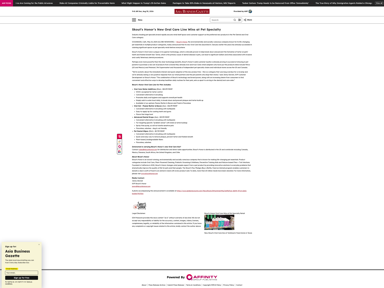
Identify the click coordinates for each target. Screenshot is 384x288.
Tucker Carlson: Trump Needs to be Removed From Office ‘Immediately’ (275, 3)
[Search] (234, 20)
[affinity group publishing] (119, 146)
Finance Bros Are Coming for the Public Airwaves (30, 3)
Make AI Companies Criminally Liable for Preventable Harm (87, 3)
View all (379, 3)
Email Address (11, 269)
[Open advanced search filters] (239, 20)
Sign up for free (21, 277)
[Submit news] (119, 136)
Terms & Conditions (193, 285)
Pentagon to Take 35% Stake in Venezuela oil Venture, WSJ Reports (204, 3)
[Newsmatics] (119, 151)
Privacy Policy (228, 285)
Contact (239, 285)
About (144, 285)
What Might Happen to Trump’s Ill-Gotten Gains (144, 3)
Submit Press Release (176, 285)
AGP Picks (6, 3)
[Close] (39, 244)
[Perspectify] (119, 141)
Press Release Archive (156, 285)
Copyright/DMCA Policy (212, 285)
